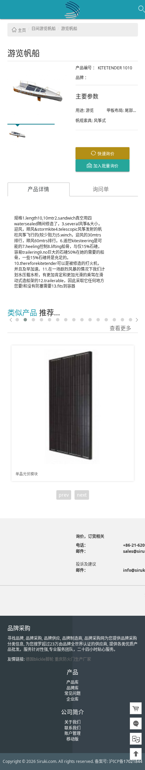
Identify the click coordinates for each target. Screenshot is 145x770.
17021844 (132, 761)
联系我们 (72, 728)
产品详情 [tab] (38, 189)
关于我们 (72, 722)
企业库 (72, 699)
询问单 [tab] (101, 189)
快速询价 (105, 153)
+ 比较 (126, 351)
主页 (21, 30)
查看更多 (120, 328)
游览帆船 (69, 28)
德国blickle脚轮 (40, 659)
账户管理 (72, 733)
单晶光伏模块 (27, 473)
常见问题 (72, 693)
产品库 (72, 682)
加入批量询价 (105, 165)
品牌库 (72, 688)
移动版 (72, 739)
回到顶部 (136, 754)
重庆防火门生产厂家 (73, 659)
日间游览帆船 (43, 28)
